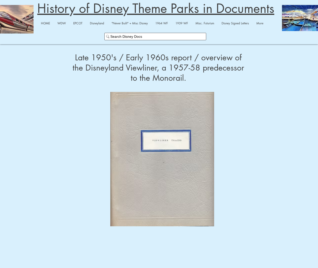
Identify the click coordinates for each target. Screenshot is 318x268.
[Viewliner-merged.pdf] (162, 159)
